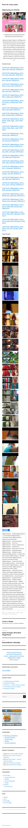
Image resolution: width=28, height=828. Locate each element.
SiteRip (17, 612)
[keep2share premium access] (12, 717)
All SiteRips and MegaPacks (10, 735)
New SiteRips (6, 775)
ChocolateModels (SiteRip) (16, 753)
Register (5, 797)
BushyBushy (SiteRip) (9, 688)
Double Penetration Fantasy (14, 652)
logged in (11, 623)
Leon (5, 612)
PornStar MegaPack (10, 781)
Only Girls (6, 784)
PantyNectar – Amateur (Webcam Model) (14, 685)
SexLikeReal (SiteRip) (9, 683)
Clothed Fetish (5, 614)
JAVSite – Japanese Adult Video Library (14, 656)
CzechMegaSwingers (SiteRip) (11, 681)
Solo (16, 614)
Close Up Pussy (8, 786)
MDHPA (7, 779)
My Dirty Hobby (9, 739)
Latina (10, 614)
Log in (5, 799)
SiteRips (7, 741)
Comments (7, 802)
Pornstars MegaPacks (10, 743)
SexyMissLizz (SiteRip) (14, 763)
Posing (13, 614)
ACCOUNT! (15, 659)
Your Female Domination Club (14, 654)
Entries (6, 801)
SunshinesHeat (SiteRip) (14, 764)
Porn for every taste (10, 4)
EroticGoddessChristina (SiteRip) (12, 686)
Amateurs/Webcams (10, 737)
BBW (22, 612)
